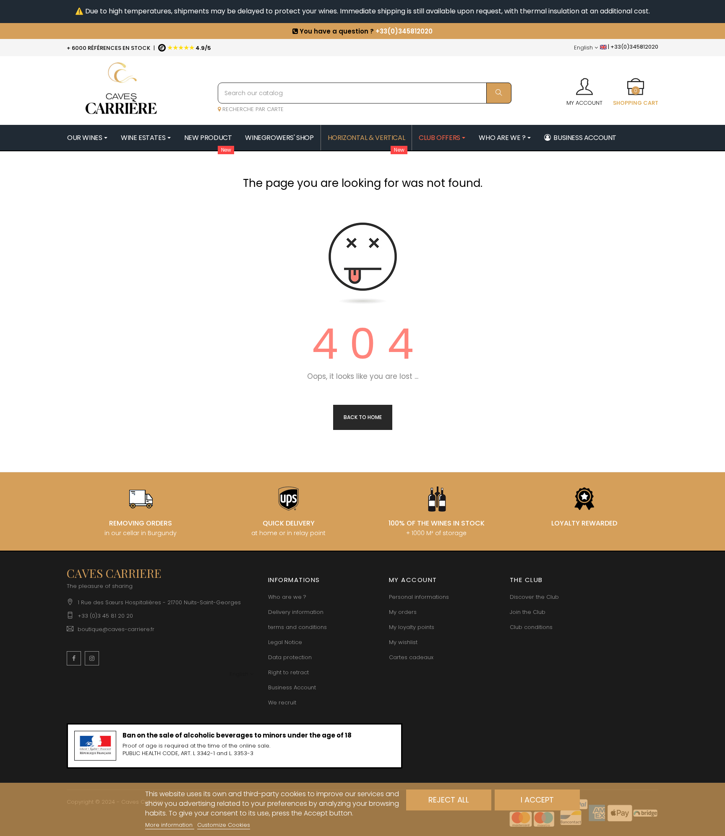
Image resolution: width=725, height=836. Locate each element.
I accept (537, 800)
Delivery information (295, 612)
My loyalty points (411, 627)
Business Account (292, 687)
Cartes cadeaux (411, 657)
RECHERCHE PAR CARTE (252, 109)
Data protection (290, 657)
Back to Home (363, 417)
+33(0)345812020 (404, 31)
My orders (403, 612)
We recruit (282, 703)
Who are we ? (287, 597)
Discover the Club (534, 597)
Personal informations (419, 597)
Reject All (448, 800)
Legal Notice (285, 642)
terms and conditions (297, 627)
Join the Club (527, 612)
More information (169, 825)
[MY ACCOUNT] (584, 83)
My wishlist (403, 642)
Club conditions (531, 627)
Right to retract (288, 672)
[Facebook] (74, 658)
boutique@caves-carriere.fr (116, 629)
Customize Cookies (223, 825)
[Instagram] (92, 658)
